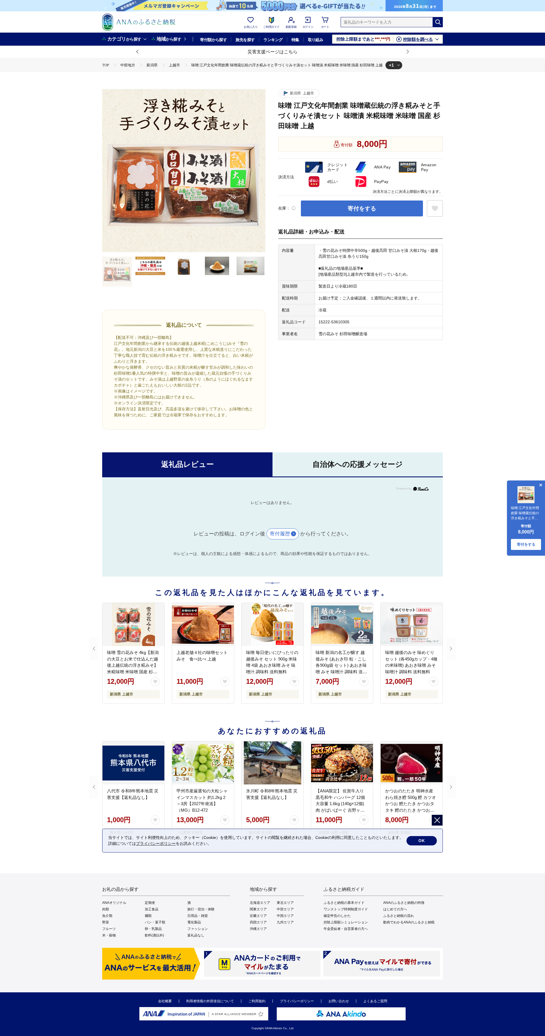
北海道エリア (260, 903)
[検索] (438, 22)
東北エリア (285, 903)
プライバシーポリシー (297, 1001)
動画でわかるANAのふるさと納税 (409, 922)
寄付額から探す (213, 39)
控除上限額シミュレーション (346, 922)
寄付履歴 (280, 534)
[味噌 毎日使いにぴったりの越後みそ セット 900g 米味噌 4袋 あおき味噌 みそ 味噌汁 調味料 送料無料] (272, 624)
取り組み (315, 39)
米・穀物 (109, 935)
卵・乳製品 (153, 929)
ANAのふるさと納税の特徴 (403, 903)
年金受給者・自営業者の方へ (346, 929)
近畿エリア (258, 916)
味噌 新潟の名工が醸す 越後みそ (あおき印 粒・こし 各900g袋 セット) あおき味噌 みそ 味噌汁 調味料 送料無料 (341, 665)
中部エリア (285, 909)
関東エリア (258, 909)
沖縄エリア (258, 929)
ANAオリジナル (114, 903)
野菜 (105, 922)
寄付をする (362, 208)
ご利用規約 (256, 1001)
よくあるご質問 (375, 1001)
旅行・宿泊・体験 (201, 909)
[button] (137, 52)
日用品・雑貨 (197, 916)
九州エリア (285, 922)
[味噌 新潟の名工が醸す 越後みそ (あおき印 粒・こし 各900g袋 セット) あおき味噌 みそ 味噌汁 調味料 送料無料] (342, 624)
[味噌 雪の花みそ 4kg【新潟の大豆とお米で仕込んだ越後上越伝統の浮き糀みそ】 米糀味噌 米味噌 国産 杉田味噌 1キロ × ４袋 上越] (133, 624)
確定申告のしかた (337, 916)
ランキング (272, 39)
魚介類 (107, 916)
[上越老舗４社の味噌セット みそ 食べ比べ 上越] (203, 624)
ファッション (197, 929)
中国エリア (285, 916)
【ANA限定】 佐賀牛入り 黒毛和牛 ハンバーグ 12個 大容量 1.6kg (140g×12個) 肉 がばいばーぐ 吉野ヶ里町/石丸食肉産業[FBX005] (340, 803)
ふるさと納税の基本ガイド (344, 903)
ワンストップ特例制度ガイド (346, 909)
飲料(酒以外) (154, 935)
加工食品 (151, 909)
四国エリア (258, 922)
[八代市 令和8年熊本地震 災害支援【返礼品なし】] (133, 762)
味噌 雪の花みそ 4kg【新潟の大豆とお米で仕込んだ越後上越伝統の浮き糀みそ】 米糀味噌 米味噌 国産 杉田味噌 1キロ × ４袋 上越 (133, 665)
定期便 (150, 903)
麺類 (148, 916)
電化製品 (194, 922)
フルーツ (109, 929)
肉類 (105, 909)
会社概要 (165, 1001)
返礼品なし (195, 935)
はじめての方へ (395, 909)
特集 (295, 39)
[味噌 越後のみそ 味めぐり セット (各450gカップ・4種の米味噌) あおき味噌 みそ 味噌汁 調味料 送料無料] (412, 624)
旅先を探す (245, 39)
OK (421, 840)
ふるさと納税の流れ (398, 916)
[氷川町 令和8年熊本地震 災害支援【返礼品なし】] (272, 762)
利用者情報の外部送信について (210, 1001)
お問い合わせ (338, 1001)
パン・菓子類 (155, 922)
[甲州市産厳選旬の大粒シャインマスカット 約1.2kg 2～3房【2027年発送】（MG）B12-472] (203, 762)
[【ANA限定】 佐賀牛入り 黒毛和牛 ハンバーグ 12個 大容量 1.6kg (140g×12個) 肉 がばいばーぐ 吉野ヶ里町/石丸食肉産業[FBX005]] (342, 762)
